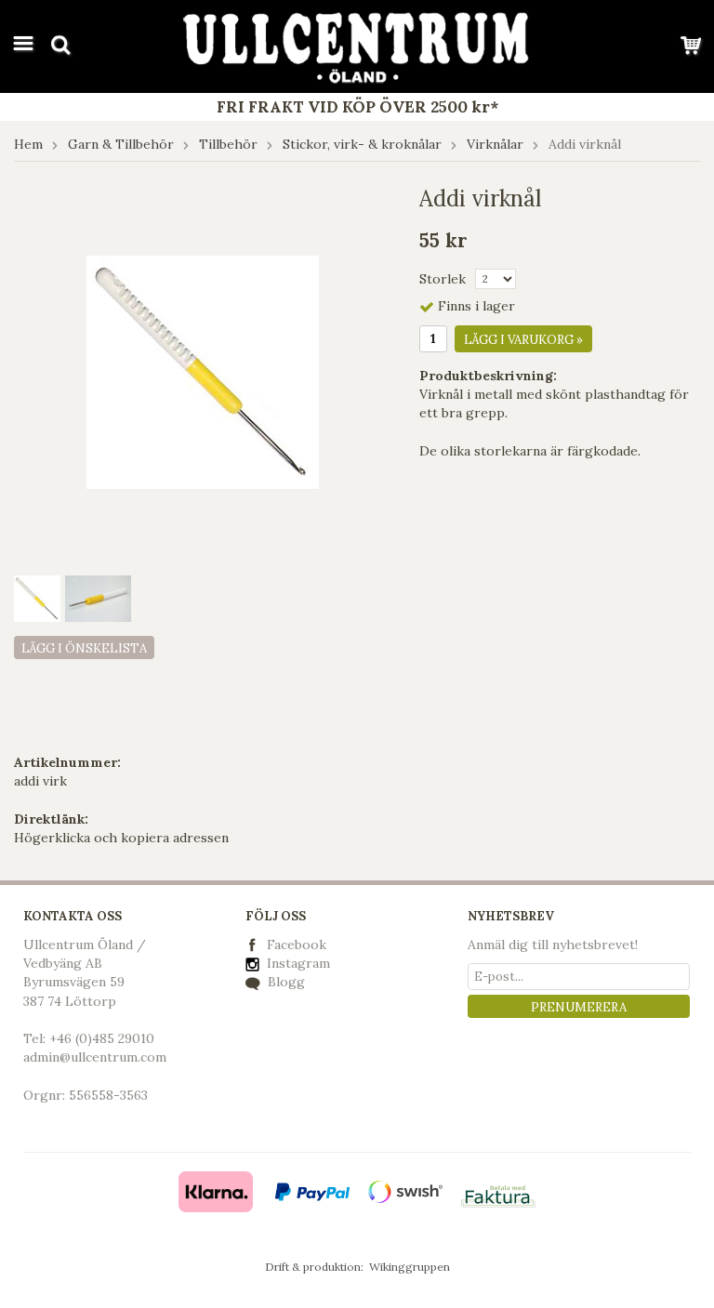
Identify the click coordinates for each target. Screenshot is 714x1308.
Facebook (296, 944)
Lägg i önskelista (84, 648)
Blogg (284, 981)
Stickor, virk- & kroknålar (362, 144)
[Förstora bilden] (202, 371)
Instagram (296, 963)
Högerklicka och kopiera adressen (121, 837)
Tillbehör (228, 144)
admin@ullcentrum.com (94, 1057)
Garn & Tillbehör (121, 144)
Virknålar (495, 144)
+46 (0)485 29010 (101, 1038)
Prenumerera (579, 1007)
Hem (28, 144)
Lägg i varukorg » (523, 340)
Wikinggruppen (409, 1267)
